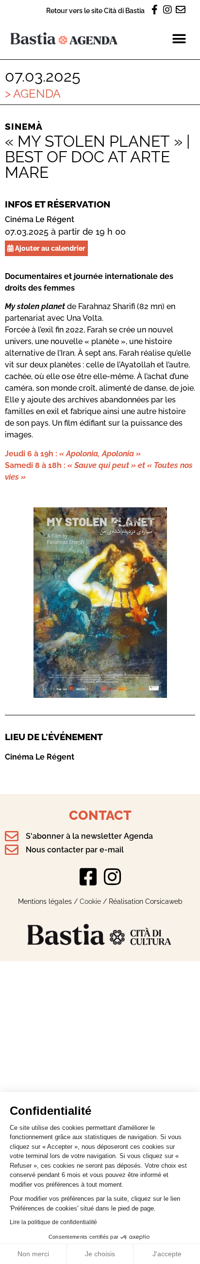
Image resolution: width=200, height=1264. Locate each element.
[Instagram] (112, 876)
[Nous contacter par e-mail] (11, 850)
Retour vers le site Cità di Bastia (95, 10)
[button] (179, 39)
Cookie (90, 901)
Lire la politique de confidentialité (53, 1222)
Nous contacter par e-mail (75, 849)
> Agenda (33, 94)
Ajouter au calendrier (49, 248)
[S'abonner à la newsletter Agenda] (11, 836)
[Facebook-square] (88, 876)
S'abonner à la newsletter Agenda (89, 836)
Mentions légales (45, 901)
